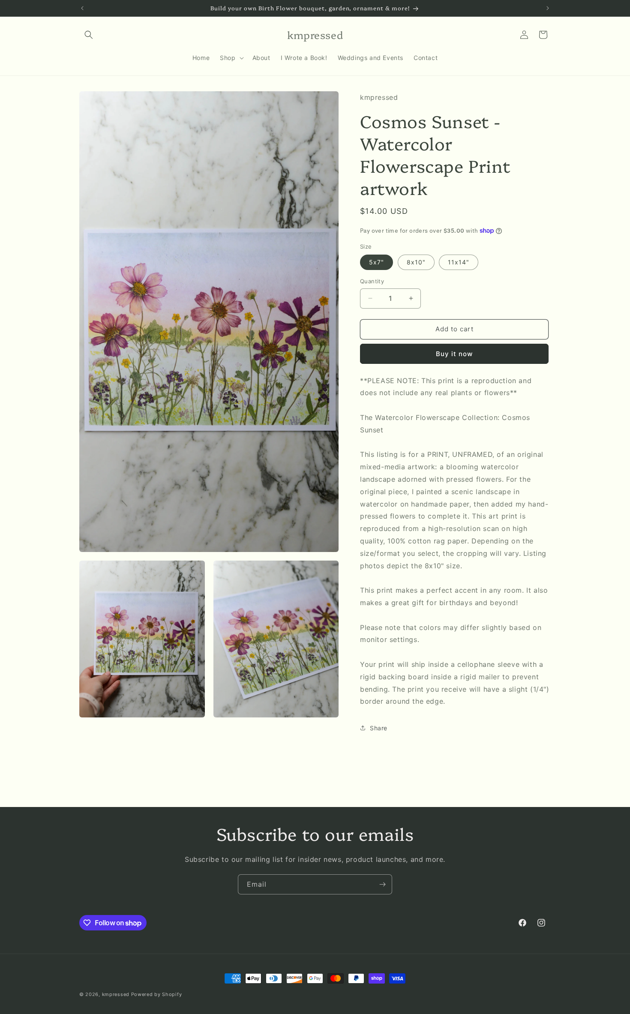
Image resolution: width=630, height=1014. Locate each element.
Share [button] (378, 728)
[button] (88, 34)
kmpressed (115, 994)
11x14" (458, 262)
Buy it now (454, 354)
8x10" (416, 262)
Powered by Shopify (156, 994)
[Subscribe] (382, 884)
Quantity (372, 281)
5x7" (376, 262)
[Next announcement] (547, 8)
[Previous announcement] (82, 8)
